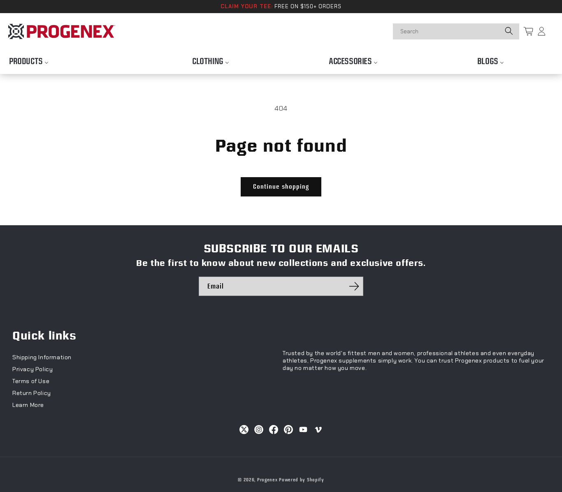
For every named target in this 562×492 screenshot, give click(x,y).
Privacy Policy (32, 369)
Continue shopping (281, 186)
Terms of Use (30, 381)
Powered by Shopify (301, 479)
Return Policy (31, 393)
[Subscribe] (354, 286)
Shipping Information (42, 357)
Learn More (28, 405)
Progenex (267, 479)
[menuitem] (28, 59)
